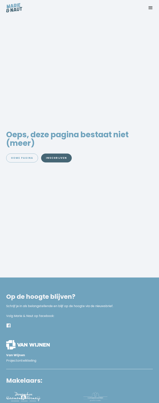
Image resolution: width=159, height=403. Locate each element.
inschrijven (56, 158)
